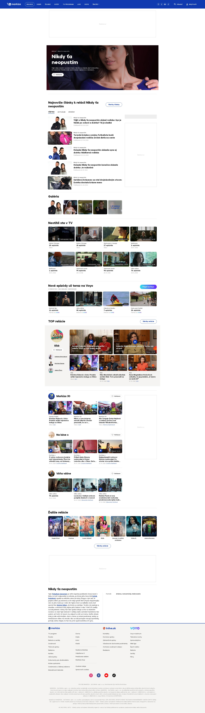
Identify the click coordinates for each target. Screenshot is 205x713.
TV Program (68, 4)
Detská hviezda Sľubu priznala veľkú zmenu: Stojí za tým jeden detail (88, 347)
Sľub (73, 344)
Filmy (132, 657)
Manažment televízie (55, 670)
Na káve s (62, 434)
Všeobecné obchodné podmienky (115, 643)
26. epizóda (135, 310)
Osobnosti (52, 643)
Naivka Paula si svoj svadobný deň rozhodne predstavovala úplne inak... (110, 498)
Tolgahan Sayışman (59, 594)
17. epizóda (108, 245)
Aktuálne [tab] (61, 112)
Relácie (30, 4)
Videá (39, 4)
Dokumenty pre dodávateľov (58, 660)
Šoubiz (48, 4)
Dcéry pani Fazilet (137, 308)
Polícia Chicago (54, 243)
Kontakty (106, 634)
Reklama (51, 650)
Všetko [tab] (51, 112)
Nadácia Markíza (82, 650)
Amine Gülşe (62, 605)
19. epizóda (80, 245)
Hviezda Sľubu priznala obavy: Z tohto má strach (134, 347)
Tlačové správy (53, 647)
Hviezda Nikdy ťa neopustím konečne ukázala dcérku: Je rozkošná (96, 166)
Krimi (77, 640)
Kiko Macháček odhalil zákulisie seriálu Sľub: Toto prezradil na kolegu (112, 377)
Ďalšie (95, 4)
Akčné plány (52, 657)
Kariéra (50, 653)
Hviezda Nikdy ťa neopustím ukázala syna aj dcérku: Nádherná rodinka (95, 151)
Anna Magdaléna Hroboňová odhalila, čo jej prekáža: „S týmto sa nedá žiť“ (142, 377)
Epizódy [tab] (72, 112)
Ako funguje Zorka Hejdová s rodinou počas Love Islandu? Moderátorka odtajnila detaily (110, 421)
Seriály (132, 653)
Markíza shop (80, 660)
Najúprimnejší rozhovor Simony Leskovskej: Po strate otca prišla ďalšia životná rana (109, 459)
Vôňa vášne (135, 268)
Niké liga (133, 643)
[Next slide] (155, 298)
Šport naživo (134, 647)
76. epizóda (135, 270)
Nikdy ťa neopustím (64, 51)
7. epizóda (108, 310)
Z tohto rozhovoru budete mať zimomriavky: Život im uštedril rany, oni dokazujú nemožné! (59, 459)
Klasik (78, 643)
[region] (85, 113)
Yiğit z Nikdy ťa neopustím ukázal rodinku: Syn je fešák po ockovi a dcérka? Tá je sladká (97, 121)
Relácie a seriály (54, 640)
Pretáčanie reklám (82, 657)
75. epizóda (53, 496)
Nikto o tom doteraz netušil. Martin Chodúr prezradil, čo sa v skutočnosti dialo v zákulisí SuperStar (85, 421)
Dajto (78, 637)
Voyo (86, 4)
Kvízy (56, 4)
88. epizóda (81, 310)
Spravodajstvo (135, 640)
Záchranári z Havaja (110, 243)
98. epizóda (108, 270)
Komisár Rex (53, 308)
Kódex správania (54, 663)
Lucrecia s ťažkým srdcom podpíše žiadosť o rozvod (84, 497)
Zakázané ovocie (81, 268)
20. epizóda (54, 245)
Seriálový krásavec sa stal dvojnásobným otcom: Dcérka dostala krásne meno (98, 181)
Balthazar (134, 243)
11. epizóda (53, 310)
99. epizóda (81, 270)
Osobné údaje (81, 666)
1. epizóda (53, 270)
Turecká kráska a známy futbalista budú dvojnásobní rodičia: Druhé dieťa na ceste (94, 136)
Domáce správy (108, 637)
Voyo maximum (135, 634)
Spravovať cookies (82, 670)
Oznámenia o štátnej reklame (59, 667)
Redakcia (106, 650)
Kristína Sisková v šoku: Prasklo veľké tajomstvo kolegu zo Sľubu (83, 376)
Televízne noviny (136, 637)
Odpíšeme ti (80, 653)
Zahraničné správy (109, 640)
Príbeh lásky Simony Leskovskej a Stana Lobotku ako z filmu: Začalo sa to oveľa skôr (85, 459)
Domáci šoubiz (53, 416)
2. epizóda (135, 245)
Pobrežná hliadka (109, 308)
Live (79, 4)
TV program (52, 634)
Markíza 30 (63, 396)
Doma (78, 634)
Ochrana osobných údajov (112, 647)
